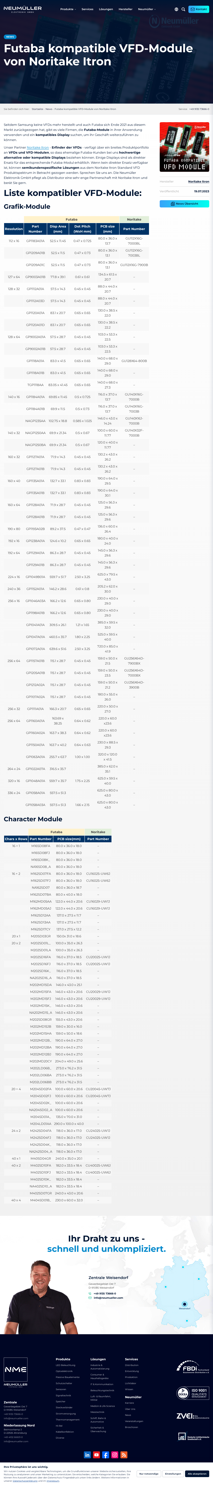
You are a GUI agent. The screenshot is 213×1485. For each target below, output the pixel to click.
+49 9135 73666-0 (199, 109)
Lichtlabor (130, 1383)
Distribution (131, 1365)
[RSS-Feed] (123, 1455)
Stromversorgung (66, 1413)
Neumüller (145, 9)
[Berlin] (199, 1279)
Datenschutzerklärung (25, 1480)
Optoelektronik (64, 1371)
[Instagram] (114, 1455)
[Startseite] (23, 9)
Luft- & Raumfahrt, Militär (100, 1398)
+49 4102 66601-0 (13, 1437)
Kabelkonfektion (65, 1431)
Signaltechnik (63, 1395)
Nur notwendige (148, 1473)
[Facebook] (105, 1455)
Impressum (53, 1480)
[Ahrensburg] (183, 1267)
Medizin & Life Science (102, 1406)
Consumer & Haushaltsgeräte (99, 1376)
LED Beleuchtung (65, 1365)
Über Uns (130, 1409)
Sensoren (61, 1389)
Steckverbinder (64, 1407)
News (128, 1415)
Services (87, 9)
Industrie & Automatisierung (99, 1367)
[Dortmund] (165, 1287)
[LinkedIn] (87, 1455)
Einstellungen (173, 1473)
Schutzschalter (64, 1383)
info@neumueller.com (108, 1297)
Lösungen (106, 9)
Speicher (60, 1401)
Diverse (60, 1437)
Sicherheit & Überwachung (98, 1429)
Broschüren (131, 1427)
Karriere (129, 1402)
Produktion (131, 1377)
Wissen (129, 1389)
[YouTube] (96, 1455)
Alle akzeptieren (197, 1473)
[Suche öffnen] (183, 9)
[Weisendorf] (185, 1304)
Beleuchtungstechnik (102, 1390)
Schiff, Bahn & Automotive (98, 1420)
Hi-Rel (59, 1425)
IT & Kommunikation (101, 1384)
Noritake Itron (38, 147)
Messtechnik (97, 1412)
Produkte (66, 9)
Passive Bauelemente (67, 1377)
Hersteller (125, 9)
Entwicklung (132, 1371)
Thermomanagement (68, 1419)
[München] (187, 1321)
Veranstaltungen (134, 1421)
